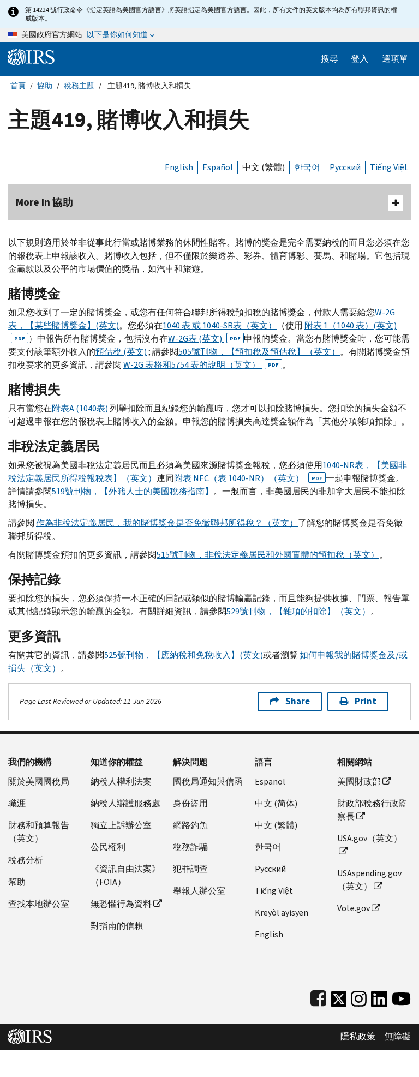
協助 (44, 86)
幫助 (17, 882)
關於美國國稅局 (38, 781)
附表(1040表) (80, 408)
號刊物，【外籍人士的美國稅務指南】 (132, 491)
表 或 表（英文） (220, 325)
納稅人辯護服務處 (125, 803)
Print (365, 701)
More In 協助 (44, 202)
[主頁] (31, 56)
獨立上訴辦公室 (121, 825)
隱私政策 (357, 1036)
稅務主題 (79, 86)
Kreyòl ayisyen (281, 912)
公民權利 (108, 847)
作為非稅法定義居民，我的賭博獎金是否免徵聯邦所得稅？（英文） (167, 523)
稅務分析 (25, 860)
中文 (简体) (276, 803)
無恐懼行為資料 (121, 904)
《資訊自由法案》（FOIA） (125, 875)
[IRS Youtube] (401, 996)
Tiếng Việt (389, 167)
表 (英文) (204, 338)
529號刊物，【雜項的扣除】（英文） (298, 611)
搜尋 (329, 58)
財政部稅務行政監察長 (372, 810)
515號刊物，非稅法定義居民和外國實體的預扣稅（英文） (268, 554)
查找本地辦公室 (38, 904)
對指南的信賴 (117, 925)
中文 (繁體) (263, 167)
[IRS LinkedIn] (379, 996)
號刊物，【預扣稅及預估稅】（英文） (259, 351)
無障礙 (398, 1036)
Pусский (270, 869)
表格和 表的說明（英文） (201, 364)
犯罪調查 (190, 869)
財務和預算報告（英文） (38, 831)
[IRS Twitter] (339, 996)
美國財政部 (359, 781)
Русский (345, 167)
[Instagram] (359, 996)
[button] (359, 58)
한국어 (307, 167)
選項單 (395, 58)
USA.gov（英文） (369, 838)
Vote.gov (353, 908)
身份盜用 (190, 803)
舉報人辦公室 (199, 890)
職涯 (17, 803)
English (179, 167)
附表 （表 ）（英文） (248, 478)
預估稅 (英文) (121, 351)
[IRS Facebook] (318, 996)
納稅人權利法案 (121, 781)
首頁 (18, 86)
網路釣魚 (190, 825)
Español (217, 167)
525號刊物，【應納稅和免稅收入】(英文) (183, 655)
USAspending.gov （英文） (369, 879)
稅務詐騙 (190, 847)
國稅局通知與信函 (208, 781)
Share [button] (297, 701)
